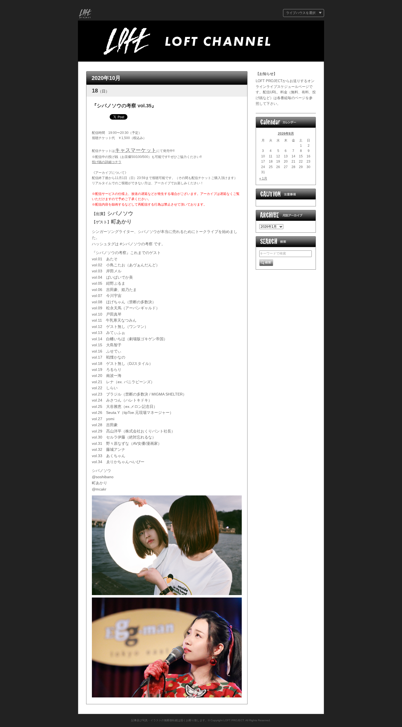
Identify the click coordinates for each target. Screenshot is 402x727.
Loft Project (85, 14)
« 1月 (263, 178)
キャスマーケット (135, 150)
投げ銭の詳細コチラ (106, 162)
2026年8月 (286, 133)
